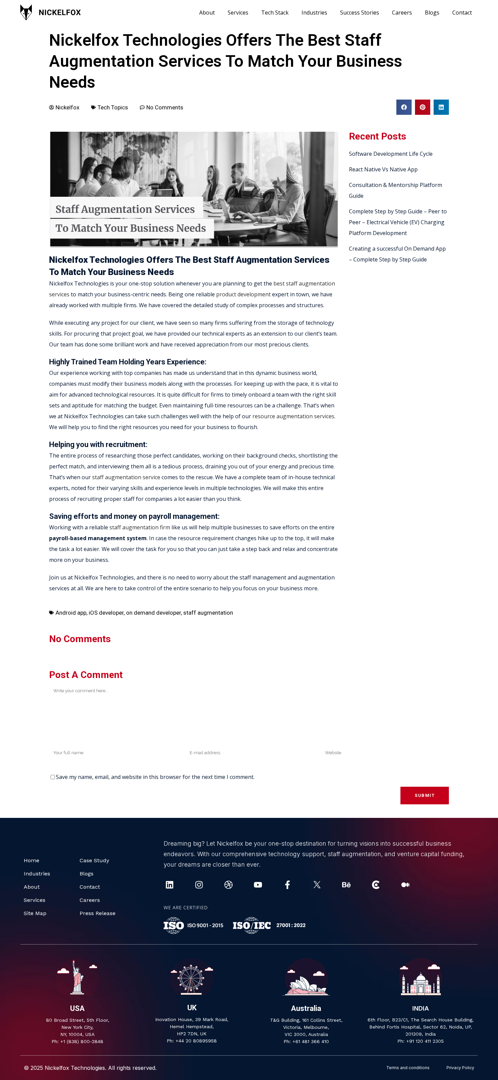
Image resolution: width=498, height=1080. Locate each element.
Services (238, 12)
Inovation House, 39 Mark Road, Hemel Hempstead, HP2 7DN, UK (191, 1026)
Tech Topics (113, 107)
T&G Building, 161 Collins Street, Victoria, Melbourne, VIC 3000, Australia (306, 1027)
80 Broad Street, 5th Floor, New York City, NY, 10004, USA (77, 1027)
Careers (402, 12)
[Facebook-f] (287, 885)
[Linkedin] (169, 885)
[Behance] (346, 885)
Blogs (432, 12)
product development (243, 294)
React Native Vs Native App (383, 169)
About (207, 12)
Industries (314, 12)
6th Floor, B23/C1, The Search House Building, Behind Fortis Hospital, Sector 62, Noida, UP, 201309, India (421, 1027)
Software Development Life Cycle (391, 153)
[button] (404, 107)
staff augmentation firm (139, 527)
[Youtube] (258, 885)
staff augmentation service (126, 477)
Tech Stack (275, 12)
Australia (306, 1008)
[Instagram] (199, 885)
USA (77, 1008)
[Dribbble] (228, 885)
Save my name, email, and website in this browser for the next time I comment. (155, 777)
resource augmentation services (293, 416)
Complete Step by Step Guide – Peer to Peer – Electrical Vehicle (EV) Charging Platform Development (398, 222)
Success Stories (359, 12)
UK (191, 1007)
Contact (462, 12)
